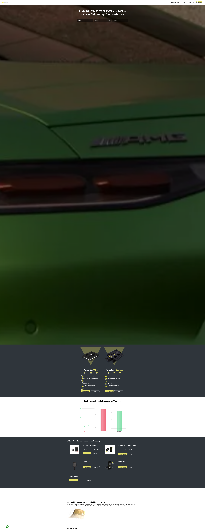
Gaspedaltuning (183, 2)
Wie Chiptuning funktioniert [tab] (87, 498)
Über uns (189, 2)
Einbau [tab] (78, 498)
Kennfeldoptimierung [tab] (72, 498)
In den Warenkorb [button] (85, 391)
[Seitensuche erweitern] (203, 2)
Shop (172, 2)
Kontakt (200, 2)
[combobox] (85, 20)
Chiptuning (176, 2)
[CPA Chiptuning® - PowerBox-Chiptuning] (5, 2)
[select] (92, 20)
